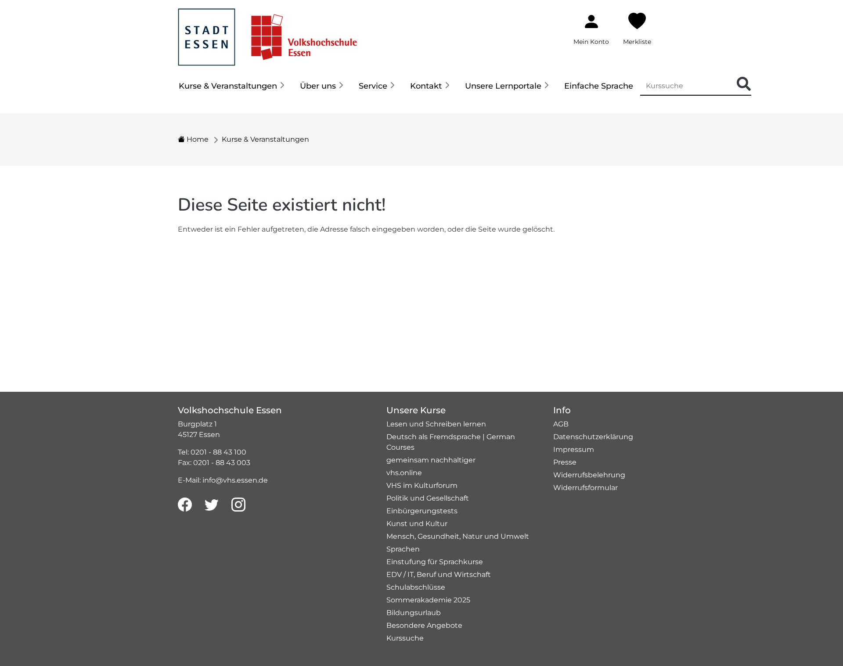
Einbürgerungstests (422, 511)
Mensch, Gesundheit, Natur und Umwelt (457, 536)
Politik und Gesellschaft (427, 498)
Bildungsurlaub (413, 613)
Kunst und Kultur (416, 523)
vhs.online (404, 473)
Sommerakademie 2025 (428, 600)
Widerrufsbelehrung (589, 475)
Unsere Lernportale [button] (503, 86)
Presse (564, 462)
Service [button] (373, 86)
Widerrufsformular (585, 487)
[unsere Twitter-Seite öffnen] (212, 505)
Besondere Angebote (424, 625)
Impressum (573, 449)
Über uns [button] (318, 86)
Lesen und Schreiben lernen (436, 424)
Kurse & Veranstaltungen (265, 139)
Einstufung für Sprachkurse (434, 562)
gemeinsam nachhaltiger (431, 460)
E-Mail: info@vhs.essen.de (223, 480)
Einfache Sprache (598, 86)
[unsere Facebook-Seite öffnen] (185, 505)
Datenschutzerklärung (593, 437)
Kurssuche (405, 638)
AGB (561, 424)
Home (197, 139)
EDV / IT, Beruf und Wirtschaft (438, 574)
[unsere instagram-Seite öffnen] (238, 505)
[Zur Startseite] (267, 32)
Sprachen (403, 549)
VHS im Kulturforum (422, 485)
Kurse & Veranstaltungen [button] (228, 86)
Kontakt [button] (426, 86)
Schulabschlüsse (415, 587)
